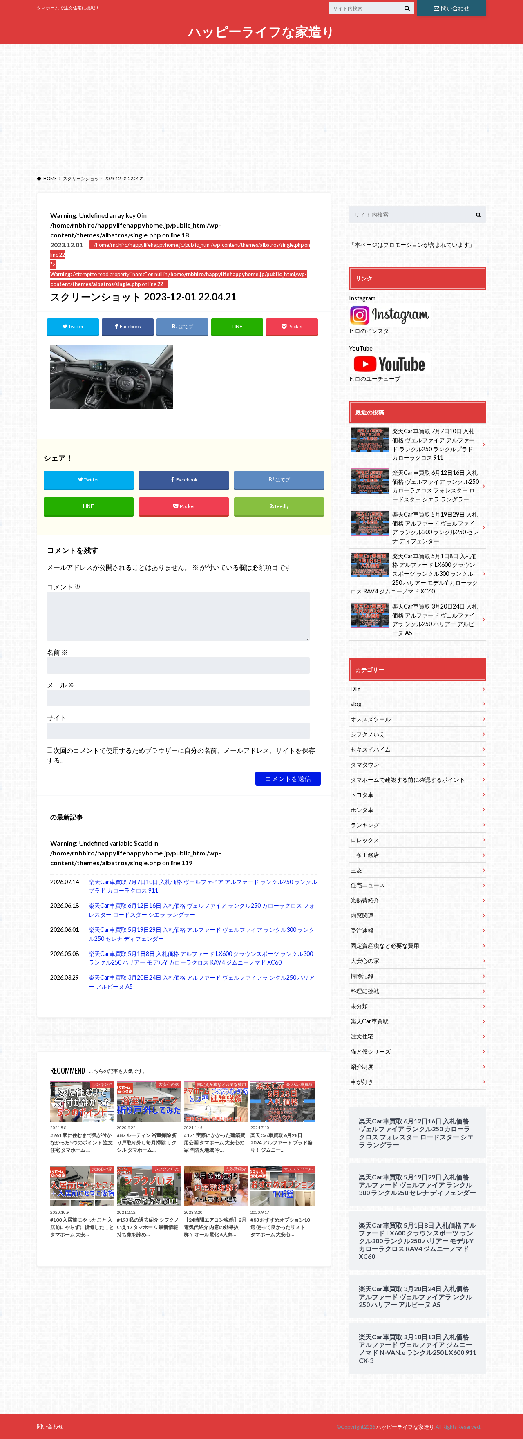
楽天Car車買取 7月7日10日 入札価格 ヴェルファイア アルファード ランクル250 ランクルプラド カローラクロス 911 (203, 886)
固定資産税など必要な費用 (385, 945)
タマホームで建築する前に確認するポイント (408, 779)
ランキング (365, 824)
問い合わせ (455, 7)
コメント (64, 587)
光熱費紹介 (365, 900)
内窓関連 (362, 915)
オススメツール (371, 719)
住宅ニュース (368, 885)
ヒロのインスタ (369, 330)
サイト (57, 717)
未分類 (359, 1006)
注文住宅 (362, 1036)
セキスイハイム (371, 749)
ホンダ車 (362, 809)
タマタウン (365, 764)
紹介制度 (362, 1066)
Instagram (362, 298)
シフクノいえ (368, 734)
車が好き (362, 1081)
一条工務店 (365, 854)
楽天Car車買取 (370, 1021)
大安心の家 (365, 960)
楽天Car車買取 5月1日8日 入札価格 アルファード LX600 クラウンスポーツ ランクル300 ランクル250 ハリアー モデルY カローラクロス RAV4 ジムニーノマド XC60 (201, 958)
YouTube (361, 348)
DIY (356, 688)
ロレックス (365, 840)
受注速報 (362, 930)
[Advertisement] (261, 107)
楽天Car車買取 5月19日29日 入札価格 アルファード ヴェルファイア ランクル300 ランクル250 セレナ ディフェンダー (202, 934)
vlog (356, 703)
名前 (57, 652)
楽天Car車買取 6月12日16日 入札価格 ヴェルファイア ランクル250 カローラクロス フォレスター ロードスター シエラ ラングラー (202, 910)
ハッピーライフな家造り (261, 31)
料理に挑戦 (365, 990)
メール (60, 685)
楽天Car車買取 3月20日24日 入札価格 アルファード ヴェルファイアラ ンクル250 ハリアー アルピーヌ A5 (202, 982)
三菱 (356, 869)
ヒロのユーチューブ (374, 378)
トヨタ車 (362, 794)
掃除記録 (362, 975)
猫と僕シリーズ (371, 1051)
